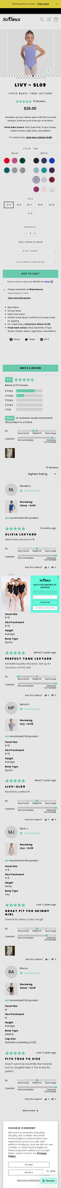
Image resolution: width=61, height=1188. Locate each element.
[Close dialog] (58, 577)
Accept (29, 1164)
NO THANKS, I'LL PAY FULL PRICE (45, 608)
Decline (29, 1172)
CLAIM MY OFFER (45, 602)
